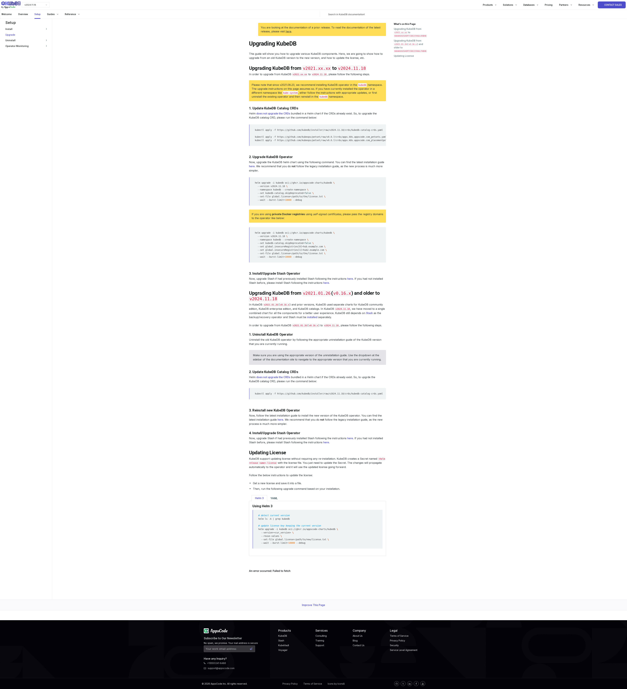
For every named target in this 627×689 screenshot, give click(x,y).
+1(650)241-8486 (216, 663)
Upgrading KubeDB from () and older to (410, 45)
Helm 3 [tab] (259, 498)
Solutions (508, 5)
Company (359, 630)
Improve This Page (313, 605)
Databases (529, 5)
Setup (37, 14)
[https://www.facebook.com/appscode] (416, 683)
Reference (70, 14)
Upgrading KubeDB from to (410, 32)
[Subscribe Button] (251, 649)
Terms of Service (312, 683)
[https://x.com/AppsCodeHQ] (403, 683)
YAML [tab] (274, 498)
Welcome (6, 14)
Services (321, 630)
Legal (393, 630)
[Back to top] (620, 678)
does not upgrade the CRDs (273, 113)
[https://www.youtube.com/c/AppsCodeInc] (422, 683)
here (288, 31)
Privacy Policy (290, 683)
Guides (51, 14)
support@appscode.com (221, 668)
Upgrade (10, 34)
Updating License (404, 55)
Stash (369, 313)
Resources (585, 5)
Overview (23, 14)
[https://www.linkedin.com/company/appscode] (409, 683)
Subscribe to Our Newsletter (223, 638)
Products (488, 5)
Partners (564, 5)
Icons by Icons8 (336, 683)
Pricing (549, 5)
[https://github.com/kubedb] (396, 683)
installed (312, 317)
